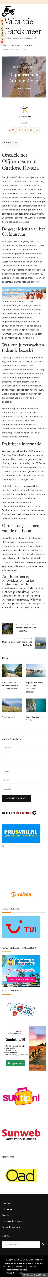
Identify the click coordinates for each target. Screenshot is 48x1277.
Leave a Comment (24, 88)
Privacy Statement (11, 1227)
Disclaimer (7, 1209)
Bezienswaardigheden (24, 67)
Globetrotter (24, 117)
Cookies (5, 1215)
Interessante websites (13, 1221)
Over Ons (6, 1203)
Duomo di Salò (8, 717)
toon (16, 142)
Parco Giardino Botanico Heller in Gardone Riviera (10, 686)
